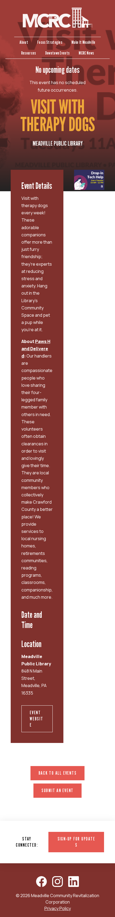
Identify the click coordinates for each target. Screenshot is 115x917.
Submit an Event (57, 790)
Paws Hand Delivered (35, 348)
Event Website (36, 719)
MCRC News (86, 53)
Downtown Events (57, 53)
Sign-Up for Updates (76, 842)
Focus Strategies (49, 42)
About (24, 42)
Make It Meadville (83, 42)
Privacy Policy (57, 908)
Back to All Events (58, 773)
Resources (28, 53)
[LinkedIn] (73, 881)
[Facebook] (41, 881)
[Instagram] (57, 881)
